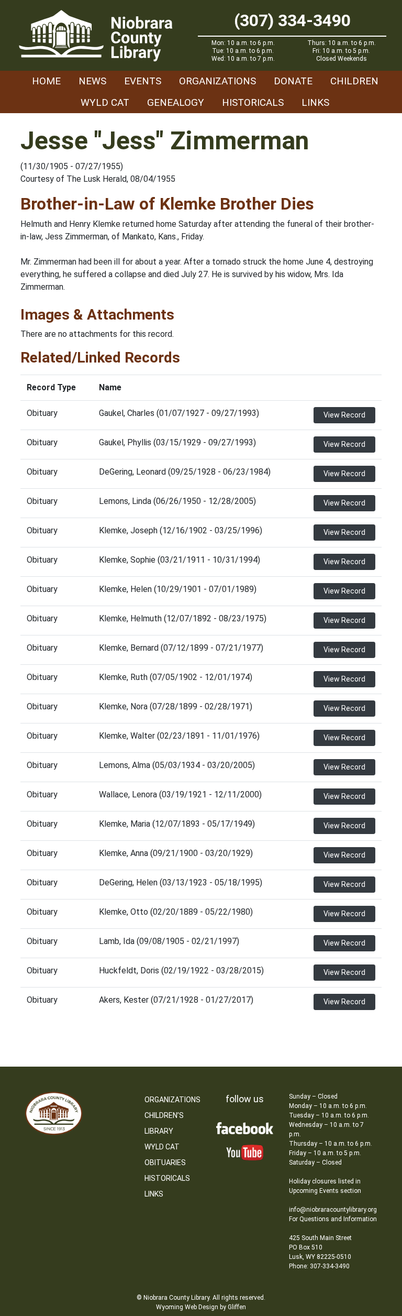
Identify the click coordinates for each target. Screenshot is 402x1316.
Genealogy (175, 102)
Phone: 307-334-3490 (319, 1266)
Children (354, 81)
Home (46, 81)
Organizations (217, 81)
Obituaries (165, 1162)
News (92, 81)
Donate (293, 81)
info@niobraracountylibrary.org (333, 1209)
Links (315, 102)
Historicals (253, 102)
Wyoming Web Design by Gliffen (201, 1307)
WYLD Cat (105, 102)
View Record (344, 415)
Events (142, 81)
